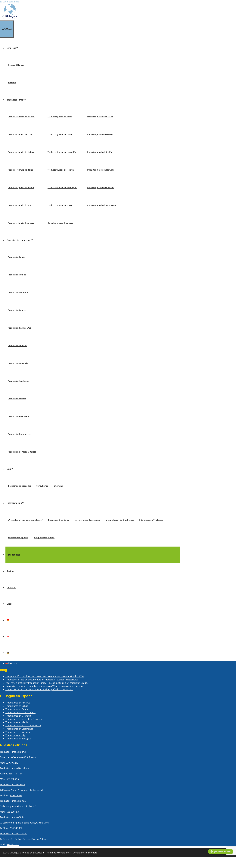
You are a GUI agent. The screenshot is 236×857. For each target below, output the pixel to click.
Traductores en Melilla (16, 722)
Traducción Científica (18, 292)
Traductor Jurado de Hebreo (21, 152)
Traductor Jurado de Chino (20, 134)
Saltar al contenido (9, 1)
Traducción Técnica (17, 274)
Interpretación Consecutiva (87, 520)
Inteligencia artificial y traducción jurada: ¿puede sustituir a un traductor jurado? (46, 682)
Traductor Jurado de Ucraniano (101, 205)
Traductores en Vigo (15, 735)
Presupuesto (13, 554)
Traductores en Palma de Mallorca (23, 725)
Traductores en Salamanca (19, 728)
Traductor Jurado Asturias (13, 833)
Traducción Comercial (18, 363)
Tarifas (10, 571)
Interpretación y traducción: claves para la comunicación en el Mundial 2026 (44, 676)
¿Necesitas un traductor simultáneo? (25, 520)
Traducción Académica (18, 381)
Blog (9, 603)
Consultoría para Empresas (60, 223)
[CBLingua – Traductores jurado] (10, 18)
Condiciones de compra (85, 852)
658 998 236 (13, 779)
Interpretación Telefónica (151, 520)
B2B (9, 468)
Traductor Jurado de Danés (60, 134)
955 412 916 (16, 795)
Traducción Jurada (16, 257)
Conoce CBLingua (16, 65)
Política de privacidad (33, 852)
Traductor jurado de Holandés (62, 152)
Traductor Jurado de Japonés (61, 170)
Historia (12, 82)
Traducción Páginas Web (19, 328)
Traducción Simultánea (58, 520)
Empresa (11, 47)
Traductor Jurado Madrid (13, 751)
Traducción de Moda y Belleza (22, 452)
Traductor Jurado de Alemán (21, 116)
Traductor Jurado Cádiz (12, 817)
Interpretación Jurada (18, 537)
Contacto (11, 587)
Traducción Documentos (19, 434)
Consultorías (42, 486)
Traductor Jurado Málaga (13, 800)
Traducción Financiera (18, 416)
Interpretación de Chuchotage (120, 520)
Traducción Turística (17, 345)
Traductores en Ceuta (16, 709)
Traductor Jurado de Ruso (20, 205)
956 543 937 (16, 828)
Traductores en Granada (18, 715)
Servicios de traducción (19, 240)
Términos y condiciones (58, 852)
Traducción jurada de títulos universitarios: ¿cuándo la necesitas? (39, 689)
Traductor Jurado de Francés (100, 134)
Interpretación (14, 502)
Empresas (58, 486)
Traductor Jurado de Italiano (21, 170)
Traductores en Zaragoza (18, 738)
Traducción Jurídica (17, 310)
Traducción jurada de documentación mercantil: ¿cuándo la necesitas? (41, 679)
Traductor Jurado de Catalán (100, 116)
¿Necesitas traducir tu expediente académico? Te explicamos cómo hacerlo (44, 686)
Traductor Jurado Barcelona (14, 768)
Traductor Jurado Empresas (21, 223)
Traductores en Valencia (17, 732)
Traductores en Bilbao (16, 705)
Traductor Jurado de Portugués (62, 187)
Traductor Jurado (16, 99)
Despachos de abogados (19, 486)
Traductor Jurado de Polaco (21, 187)
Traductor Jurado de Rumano (100, 187)
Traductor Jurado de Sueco (60, 205)
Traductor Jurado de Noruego (100, 170)
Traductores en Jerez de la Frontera (23, 719)
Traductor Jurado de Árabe (60, 116)
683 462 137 (13, 844)
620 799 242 (12, 762)
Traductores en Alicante (17, 702)
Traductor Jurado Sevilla (12, 784)
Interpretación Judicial (44, 537)
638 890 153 (13, 811)
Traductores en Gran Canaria (20, 712)
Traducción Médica (17, 398)
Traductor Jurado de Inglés (99, 152)
